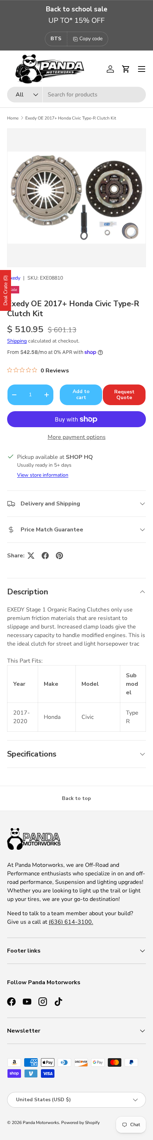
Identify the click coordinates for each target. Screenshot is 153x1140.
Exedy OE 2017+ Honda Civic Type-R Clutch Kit (70, 118)
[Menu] (141, 69)
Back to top (76, 798)
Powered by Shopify (80, 1122)
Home (13, 118)
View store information (42, 475)
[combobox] (76, 94)
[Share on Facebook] (45, 555)
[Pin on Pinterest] (59, 555)
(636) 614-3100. (71, 922)
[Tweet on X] (31, 555)
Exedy (13, 278)
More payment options (77, 437)
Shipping (17, 341)
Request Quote (124, 394)
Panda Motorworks (41, 1122)
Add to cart (81, 394)
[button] (126, 69)
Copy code (90, 38)
